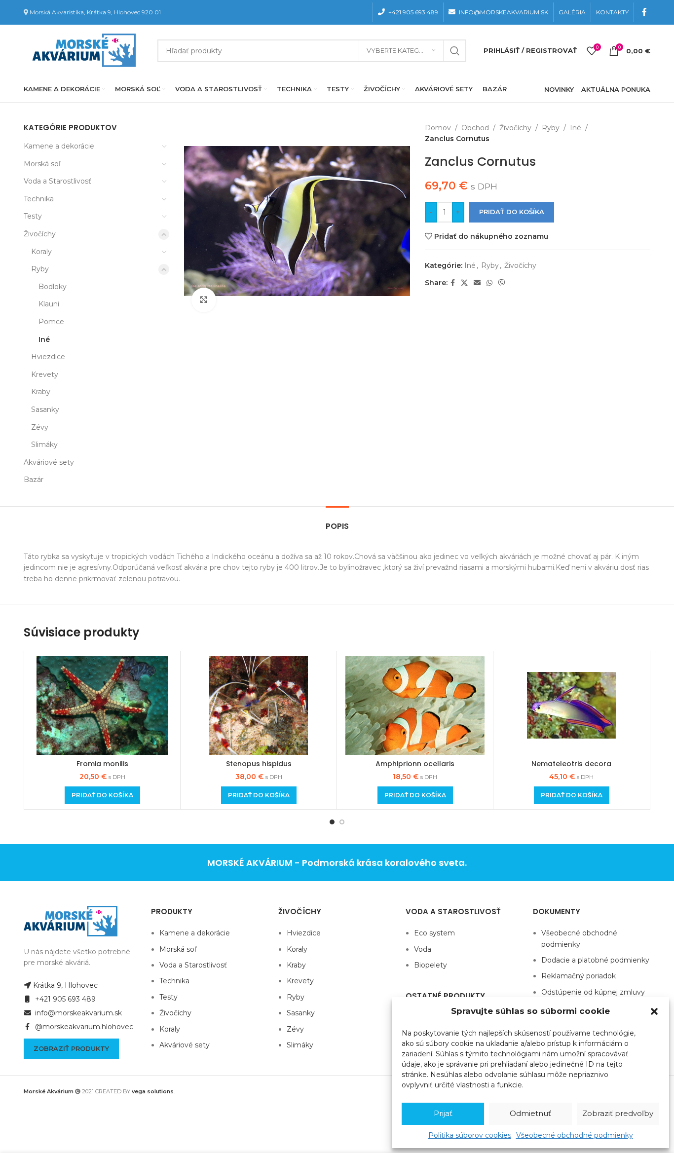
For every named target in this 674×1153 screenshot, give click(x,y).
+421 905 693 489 (64, 999)
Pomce (51, 321)
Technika (39, 198)
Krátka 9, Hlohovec (65, 985)
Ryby (40, 268)
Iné (44, 339)
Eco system (434, 933)
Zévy (39, 427)
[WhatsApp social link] (489, 283)
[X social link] (464, 283)
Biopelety (430, 965)
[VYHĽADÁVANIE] (455, 50)
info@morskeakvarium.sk (77, 1012)
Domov (438, 127)
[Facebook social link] (644, 12)
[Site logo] (82, 49)
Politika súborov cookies (469, 1135)
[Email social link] (477, 283)
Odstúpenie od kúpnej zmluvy (593, 992)
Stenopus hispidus (259, 764)
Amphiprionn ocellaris (414, 764)
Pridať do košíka (511, 212)
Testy (33, 216)
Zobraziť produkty (71, 1048)
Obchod (475, 127)
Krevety (44, 374)
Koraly (41, 251)
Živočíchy (40, 233)
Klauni (48, 303)
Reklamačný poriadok (578, 975)
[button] (654, 1011)
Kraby (40, 391)
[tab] (337, 521)
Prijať (443, 1113)
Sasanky (45, 409)
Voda (422, 949)
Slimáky (44, 444)
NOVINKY (559, 89)
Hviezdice (48, 356)
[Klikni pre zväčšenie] (203, 300)
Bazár (33, 479)
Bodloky (52, 286)
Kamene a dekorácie (59, 146)
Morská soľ (42, 163)
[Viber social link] (501, 283)
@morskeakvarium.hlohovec (83, 1026)
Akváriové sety (49, 462)
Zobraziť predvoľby (617, 1113)
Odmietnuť (530, 1113)
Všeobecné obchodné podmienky (574, 1135)
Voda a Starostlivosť (57, 181)
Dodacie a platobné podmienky (595, 960)
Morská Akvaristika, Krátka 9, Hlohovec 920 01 (95, 12)
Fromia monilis (102, 764)
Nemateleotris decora (571, 764)
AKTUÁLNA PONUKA (615, 89)
